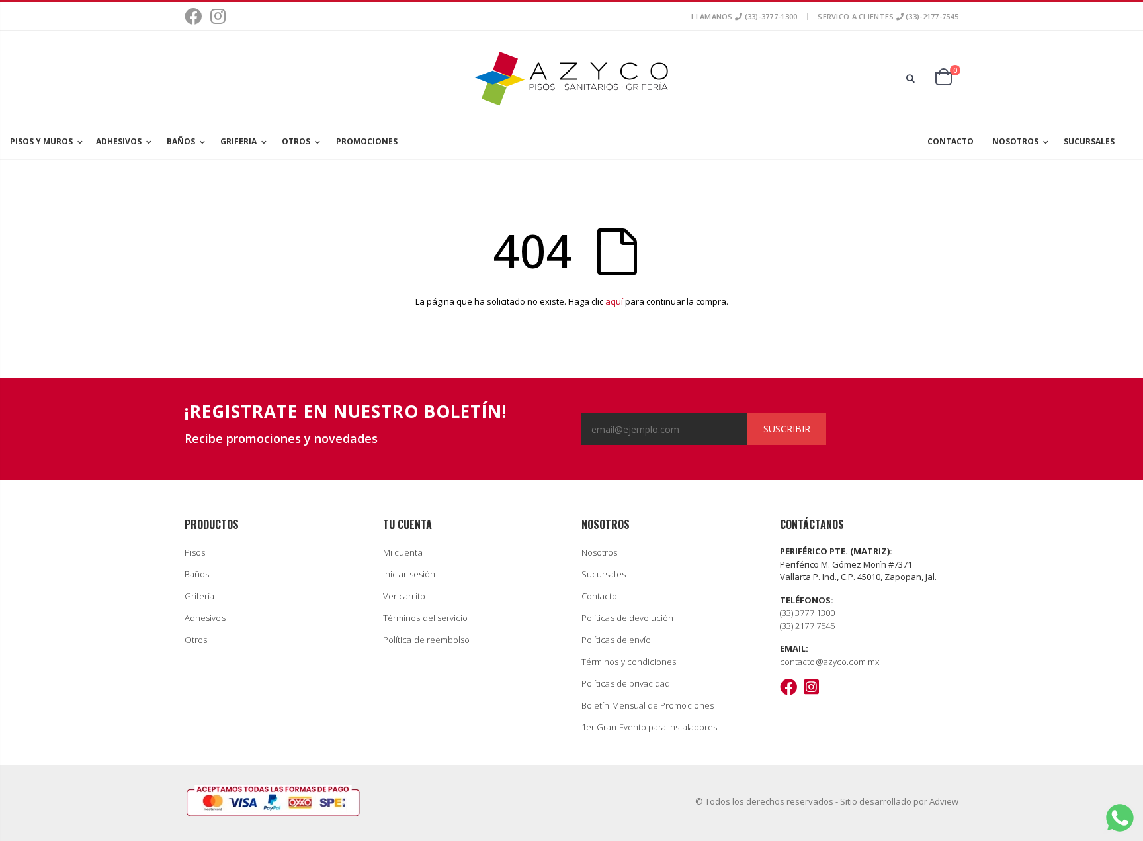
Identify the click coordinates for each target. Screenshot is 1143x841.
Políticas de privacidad (626, 683)
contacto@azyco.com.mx (829, 662)
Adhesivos (205, 618)
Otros (196, 640)
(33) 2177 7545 (807, 626)
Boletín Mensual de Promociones (647, 705)
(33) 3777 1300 (807, 612)
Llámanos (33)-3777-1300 (744, 16)
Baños (197, 574)
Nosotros (599, 552)
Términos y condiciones (628, 662)
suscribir (786, 428)
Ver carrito (404, 596)
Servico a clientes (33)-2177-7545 (888, 16)
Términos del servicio (425, 618)
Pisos (195, 552)
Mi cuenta (403, 552)
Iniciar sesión (409, 574)
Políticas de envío (616, 640)
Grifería (200, 596)
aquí (614, 301)
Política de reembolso (426, 640)
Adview (943, 801)
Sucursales (603, 574)
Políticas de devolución (627, 618)
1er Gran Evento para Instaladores (649, 727)
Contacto (599, 596)
